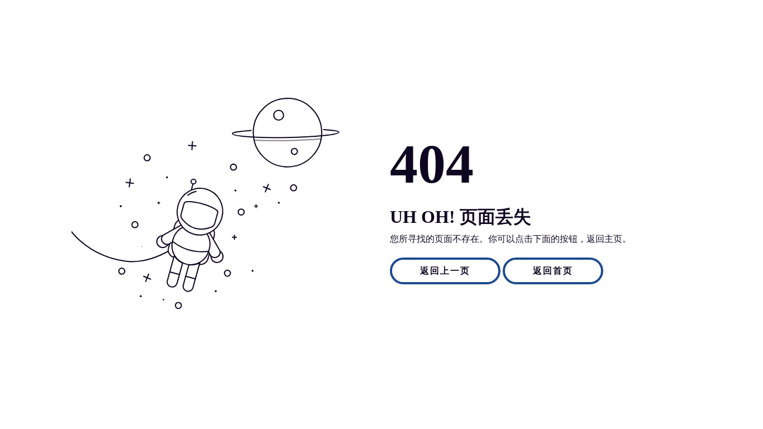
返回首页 (553, 270)
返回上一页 (445, 270)
